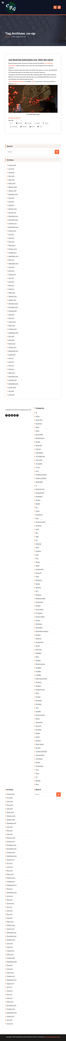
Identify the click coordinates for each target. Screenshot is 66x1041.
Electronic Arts (40, 489)
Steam (28, 49)
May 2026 (11, 176)
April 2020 (11, 318)
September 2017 (13, 351)
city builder (39, 463)
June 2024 (11, 238)
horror (37, 529)
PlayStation (39, 627)
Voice (37, 773)
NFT (37, 591)
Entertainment (40, 493)
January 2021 (12, 300)
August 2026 (12, 165)
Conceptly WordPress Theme (52, 1037)
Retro (37, 657)
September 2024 (13, 227)
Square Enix (39, 722)
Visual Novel (39, 766)
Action (38, 416)
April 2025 (11, 205)
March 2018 (11, 343)
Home (7, 36)
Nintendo (38, 595)
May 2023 (11, 260)
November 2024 (13, 220)
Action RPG (39, 420)
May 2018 (11, 336)
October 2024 (12, 223)
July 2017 (11, 358)
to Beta (33, 81)
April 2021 (11, 289)
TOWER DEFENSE (41, 751)
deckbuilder (39, 482)
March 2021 (11, 292)
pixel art (38, 620)
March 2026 (11, 183)
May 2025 (11, 201)
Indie (19, 49)
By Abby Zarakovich (27, 47)
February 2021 (12, 296)
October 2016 (12, 380)
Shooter (38, 697)
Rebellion (38, 653)
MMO (37, 576)
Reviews (38, 660)
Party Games (39, 609)
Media (37, 565)
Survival (38, 748)
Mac (37, 558)
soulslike (38, 711)
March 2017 (11, 373)
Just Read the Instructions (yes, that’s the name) (30, 60)
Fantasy (38, 500)
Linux (37, 555)
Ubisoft (38, 762)
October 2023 (12, 252)
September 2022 (13, 263)
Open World (39, 602)
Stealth (38, 733)
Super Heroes (40, 744)
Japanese (38, 544)
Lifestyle (38, 551)
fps (17, 49)
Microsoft (38, 573)
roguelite (38, 671)
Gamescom (39, 514)
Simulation (39, 700)
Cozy (37, 471)
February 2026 (12, 187)
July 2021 (11, 278)
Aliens (14, 49)
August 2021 (12, 274)
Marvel (38, 562)
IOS (37, 540)
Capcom (38, 449)
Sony (37, 708)
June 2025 (11, 198)
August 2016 (12, 387)
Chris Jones (39, 460)
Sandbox (38, 686)
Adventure (39, 423)
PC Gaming (24, 49)
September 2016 (13, 384)
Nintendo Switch (40, 598)
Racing (38, 646)
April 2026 (11, 180)
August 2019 (12, 322)
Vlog (37, 770)
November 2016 (13, 376)
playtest (38, 635)
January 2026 (12, 190)
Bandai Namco (40, 438)
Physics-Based (40, 616)
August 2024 (12, 231)
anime (37, 431)
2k (36, 412)
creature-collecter (41, 478)
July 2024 (11, 234)
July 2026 (11, 169)
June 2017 (11, 362)
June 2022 (11, 267)
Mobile (38, 584)
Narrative (38, 587)
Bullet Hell (39, 445)
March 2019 (11, 325)
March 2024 (11, 245)
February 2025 (12, 209)
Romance (38, 682)
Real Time (39, 649)
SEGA (37, 693)
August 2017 (12, 354)
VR (36, 777)
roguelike (38, 667)
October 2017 (12, 347)
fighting (38, 504)
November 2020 (13, 307)
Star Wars (38, 729)
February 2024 (12, 249)
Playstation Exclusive (42, 631)
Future (37, 511)
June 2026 (11, 172)
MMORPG (39, 580)
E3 (36, 485)
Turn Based (39, 759)
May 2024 (11, 241)
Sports (38, 719)
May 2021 (11, 285)
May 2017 (11, 365)
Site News (39, 704)
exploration (39, 496)
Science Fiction (40, 689)
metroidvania (39, 569)
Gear (37, 518)
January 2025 (12, 212)
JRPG (37, 547)
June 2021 (11, 282)
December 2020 (13, 303)
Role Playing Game (41, 678)
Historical (38, 525)
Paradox (38, 606)
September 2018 (13, 333)
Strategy (38, 740)
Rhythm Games (40, 664)
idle (37, 533)
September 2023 (13, 256)
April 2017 (11, 369)
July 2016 (11, 391)
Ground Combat (40, 522)
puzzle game (39, 642)
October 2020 (12, 311)
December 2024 (13, 216)
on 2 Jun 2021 (16, 47)
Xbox (37, 784)
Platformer (39, 624)
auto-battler (39, 434)
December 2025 (13, 194)
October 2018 (12, 329)
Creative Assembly (41, 474)
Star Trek (38, 726)
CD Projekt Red (40, 456)
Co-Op (38, 467)
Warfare (33, 49)
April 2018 (11, 340)
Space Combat (40, 715)
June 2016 (11, 394)
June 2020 (11, 314)
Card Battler (39, 453)
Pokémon (38, 638)
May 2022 (11, 271)
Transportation (40, 755)
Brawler (38, 442)
